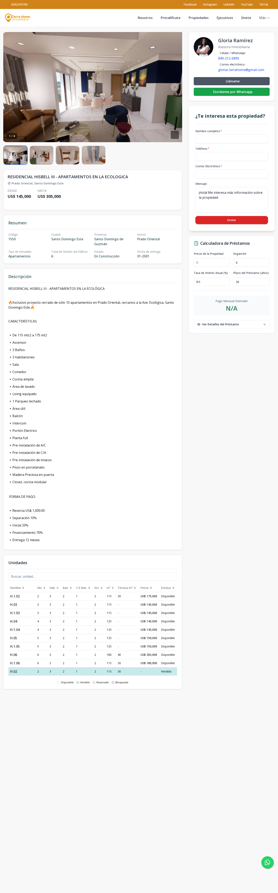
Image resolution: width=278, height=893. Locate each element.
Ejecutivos (225, 18)
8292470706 (19, 4)
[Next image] (175, 87)
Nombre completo (208, 131)
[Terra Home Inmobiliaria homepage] (18, 18)
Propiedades (199, 18)
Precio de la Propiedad (208, 253)
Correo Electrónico (208, 166)
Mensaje (201, 184)
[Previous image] (11, 87)
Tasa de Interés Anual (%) (211, 272)
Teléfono (202, 149)
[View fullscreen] (175, 135)
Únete (246, 18)
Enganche (239, 253)
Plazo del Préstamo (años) (251, 272)
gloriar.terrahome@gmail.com (241, 70)
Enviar (231, 220)
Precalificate (171, 18)
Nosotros (145, 18)
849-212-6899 (228, 58)
